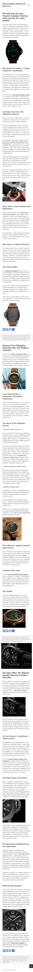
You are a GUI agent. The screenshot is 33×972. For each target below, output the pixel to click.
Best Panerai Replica (20, 638)
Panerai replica (13, 339)
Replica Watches (24, 337)
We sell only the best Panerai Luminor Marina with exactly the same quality (15, 17)
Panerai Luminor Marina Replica (19, 335)
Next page (31, 966)
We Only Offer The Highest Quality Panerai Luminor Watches (16, 675)
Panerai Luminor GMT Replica (18, 956)
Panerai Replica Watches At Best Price (14, 5)
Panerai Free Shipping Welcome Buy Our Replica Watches (16, 347)
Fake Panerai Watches (14, 639)
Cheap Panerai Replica (7, 338)
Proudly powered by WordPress (9, 970)
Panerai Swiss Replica (17, 641)
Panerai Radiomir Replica (16, 637)
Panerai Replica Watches (15, 337)
